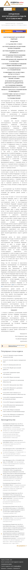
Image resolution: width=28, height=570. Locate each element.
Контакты (3, 568)
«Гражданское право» (6, 564)
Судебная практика (10, 23)
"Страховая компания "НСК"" (14, 510)
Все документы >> (22, 545)
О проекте (9, 568)
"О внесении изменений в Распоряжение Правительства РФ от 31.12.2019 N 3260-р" (14, 443)
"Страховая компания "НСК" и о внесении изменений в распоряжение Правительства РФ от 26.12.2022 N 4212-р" (14, 498)
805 (9, 155)
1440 (12, 284)
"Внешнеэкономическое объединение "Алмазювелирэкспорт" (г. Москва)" (14, 474)
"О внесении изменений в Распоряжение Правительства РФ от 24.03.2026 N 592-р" (14, 519)
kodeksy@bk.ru (17, 566)
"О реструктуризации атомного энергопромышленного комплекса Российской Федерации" (14, 463)
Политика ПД (16, 568)
